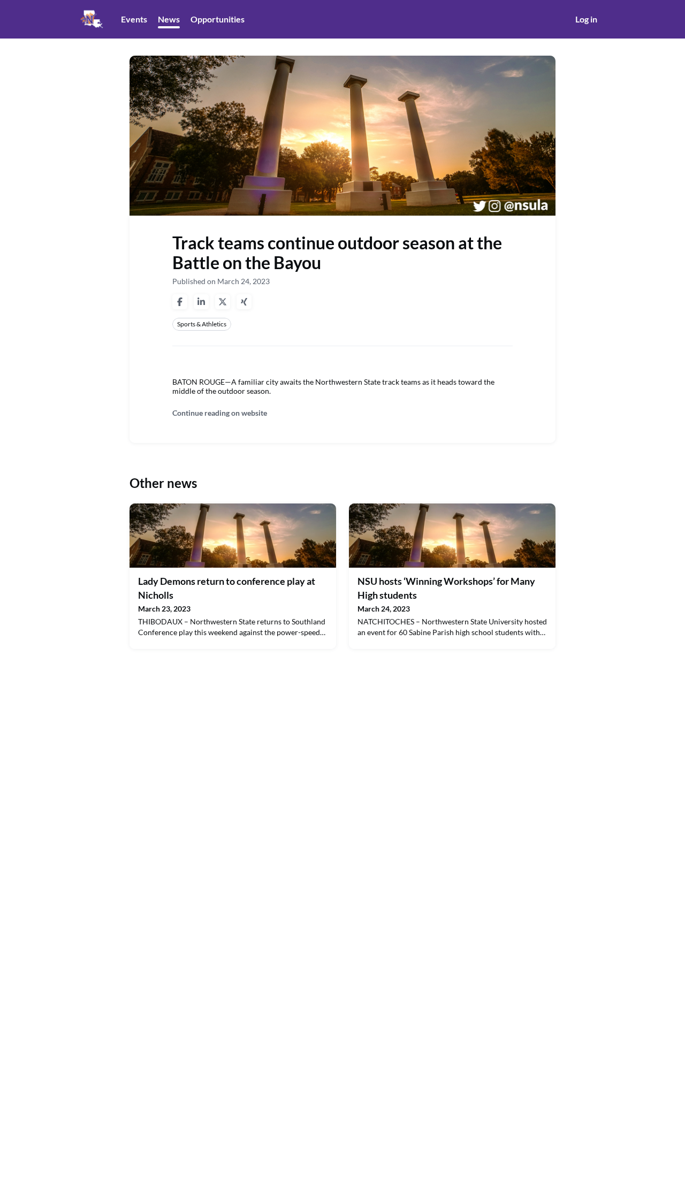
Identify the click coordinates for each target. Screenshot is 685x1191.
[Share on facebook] (179, 301)
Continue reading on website (219, 412)
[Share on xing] (244, 301)
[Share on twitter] (222, 301)
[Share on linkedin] (201, 301)
